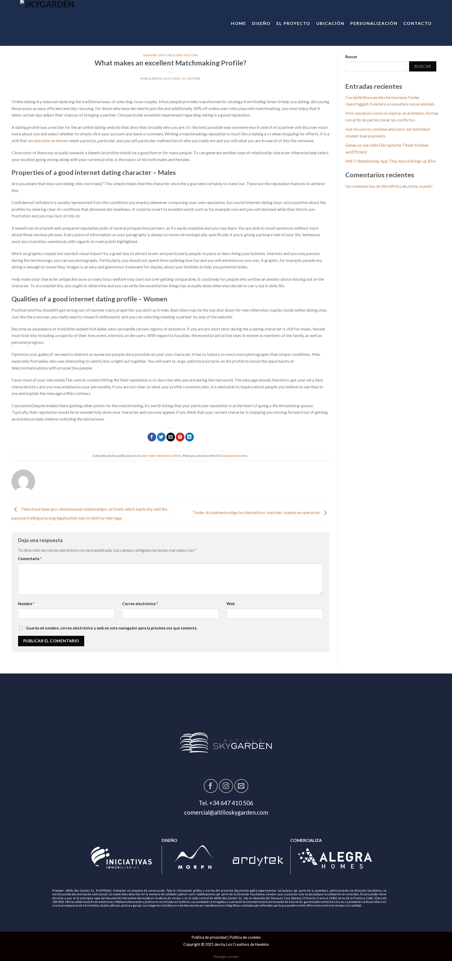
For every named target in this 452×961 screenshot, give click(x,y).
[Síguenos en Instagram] (226, 786)
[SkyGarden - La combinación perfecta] (63, 23)
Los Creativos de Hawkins (247, 944)
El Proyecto (293, 23)
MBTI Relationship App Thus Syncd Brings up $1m (390, 160)
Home (238, 23)
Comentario (30, 558)
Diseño (261, 23)
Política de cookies (245, 937)
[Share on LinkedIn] (189, 437)
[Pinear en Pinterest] (180, 437)
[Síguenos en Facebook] (211, 786)
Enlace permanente (233, 456)
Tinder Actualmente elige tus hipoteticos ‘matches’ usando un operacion (257, 512)
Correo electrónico (140, 603)
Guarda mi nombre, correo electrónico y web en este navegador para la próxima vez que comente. (111, 628)
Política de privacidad (209, 937)
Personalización (374, 23)
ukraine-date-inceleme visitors (170, 55)
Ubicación (330, 23)
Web (231, 603)
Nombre (26, 603)
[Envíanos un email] (241, 786)
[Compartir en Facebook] (152, 437)
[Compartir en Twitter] (161, 437)
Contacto (417, 23)
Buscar (351, 56)
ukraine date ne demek (48, 140)
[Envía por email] (170, 437)
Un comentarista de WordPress (373, 186)
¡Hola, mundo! (420, 186)
